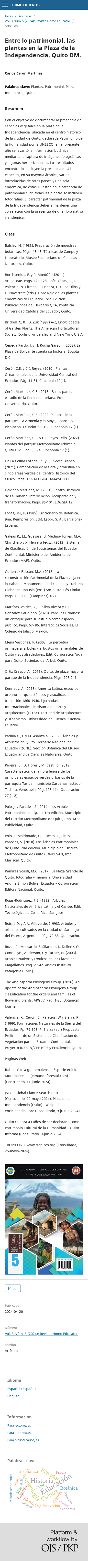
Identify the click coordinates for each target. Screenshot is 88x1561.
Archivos (25, 16)
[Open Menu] (5, 5)
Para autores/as (19, 1432)
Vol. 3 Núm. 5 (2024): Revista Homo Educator (37, 21)
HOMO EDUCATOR (26, 5)
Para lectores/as (19, 1425)
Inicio (9, 16)
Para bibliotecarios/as (23, 1440)
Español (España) (21, 1388)
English (13, 1396)
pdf (14, 1288)
